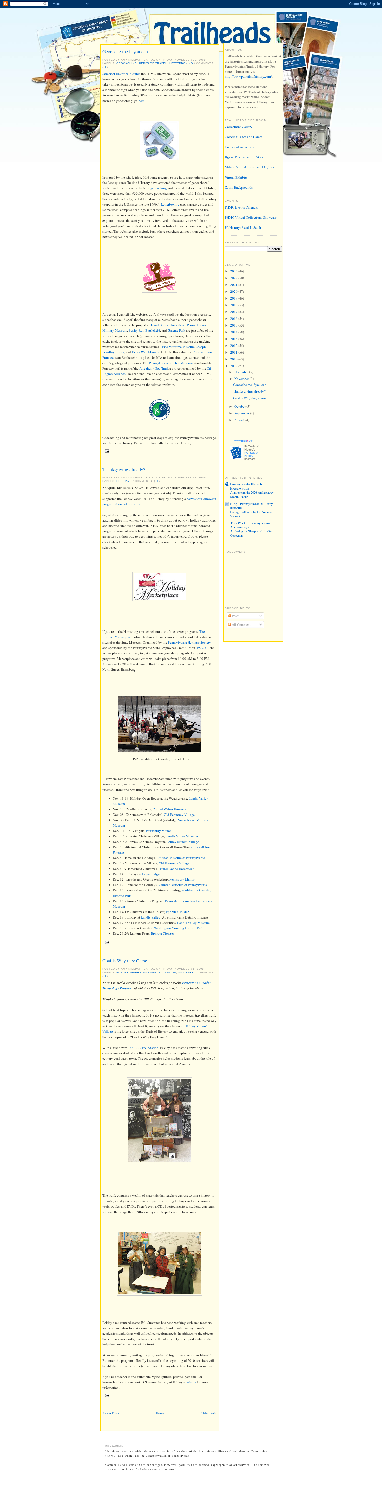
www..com (244, 440)
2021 (234, 284)
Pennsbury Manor (158, 830)
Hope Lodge (151, 874)
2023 (234, 271)
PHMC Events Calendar (241, 207)
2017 (234, 311)
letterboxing (181, 63)
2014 (234, 332)
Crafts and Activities (239, 147)
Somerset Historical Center (121, 73)
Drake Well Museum (146, 352)
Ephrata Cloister (177, 911)
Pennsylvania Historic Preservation (246, 486)
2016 (234, 318)
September (242, 413)
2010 (234, 359)
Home (160, 1413)
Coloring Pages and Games (243, 136)
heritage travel (153, 63)
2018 (234, 305)
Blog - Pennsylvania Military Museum (251, 505)
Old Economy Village (179, 814)
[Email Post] (106, 451)
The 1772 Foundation (143, 1047)
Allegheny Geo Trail (153, 368)
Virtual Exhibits (236, 177)
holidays (124, 481)
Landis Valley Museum (182, 836)
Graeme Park (176, 330)
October (240, 406)
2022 (234, 278)
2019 (234, 298)
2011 (234, 352)
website (191, 1382)
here (141, 100)
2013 (234, 338)
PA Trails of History (251, 454)
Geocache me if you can (125, 51)
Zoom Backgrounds (239, 187)
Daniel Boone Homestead (167, 325)
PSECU (202, 647)
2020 (234, 291)
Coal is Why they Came (124, 961)
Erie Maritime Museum (178, 346)
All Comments (241, 624)
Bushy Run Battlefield (144, 330)
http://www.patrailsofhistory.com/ (248, 76)
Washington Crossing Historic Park (178, 928)
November (242, 378)
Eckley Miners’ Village (183, 841)
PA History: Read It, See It (243, 227)
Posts (235, 615)
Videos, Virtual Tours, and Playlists (249, 167)
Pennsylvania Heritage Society (189, 642)
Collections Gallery (238, 126)
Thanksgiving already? (123, 469)
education (167, 972)
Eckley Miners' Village (136, 972)
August (239, 420)
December (241, 371)
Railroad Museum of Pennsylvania (180, 857)
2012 (234, 345)
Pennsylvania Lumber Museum (171, 363)
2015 (234, 325)
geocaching (126, 63)
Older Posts (209, 1413)
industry (186, 972)
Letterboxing (170, 204)
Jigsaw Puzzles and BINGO (244, 157)
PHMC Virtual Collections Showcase (251, 217)
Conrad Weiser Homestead (171, 809)
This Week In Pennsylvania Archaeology (250, 524)
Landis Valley (150, 917)
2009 (234, 365)
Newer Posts (110, 1413)
